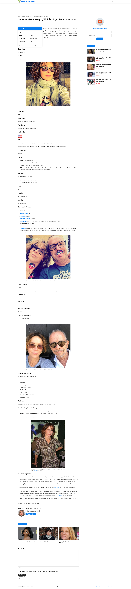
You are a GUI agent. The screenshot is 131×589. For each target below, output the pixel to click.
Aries (31, 508)
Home (19, 16)
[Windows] (109, 586)
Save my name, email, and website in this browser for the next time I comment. (39, 571)
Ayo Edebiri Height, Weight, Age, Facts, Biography (27, 541)
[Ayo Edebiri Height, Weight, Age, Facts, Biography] (27, 533)
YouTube (25, 417)
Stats (40, 508)
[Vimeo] (105, 586)
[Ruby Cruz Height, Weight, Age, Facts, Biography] (48, 533)
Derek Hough (59, 495)
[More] (64, 23)
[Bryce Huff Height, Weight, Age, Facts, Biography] (91, 82)
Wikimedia (35, 470)
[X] (102, 586)
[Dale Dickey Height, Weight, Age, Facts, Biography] (69, 533)
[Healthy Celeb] (26, 1)
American (27, 508)
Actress (23, 508)
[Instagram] (99, 586)
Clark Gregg (23, 228)
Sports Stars (98, 83)
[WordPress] (112, 586)
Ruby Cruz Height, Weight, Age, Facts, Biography (48, 541)
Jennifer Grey (36, 508)
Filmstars (27, 16)
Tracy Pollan (57, 487)
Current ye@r (21, 576)
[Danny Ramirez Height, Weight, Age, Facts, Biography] (91, 74)
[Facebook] (96, 586)
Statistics (23, 16)
